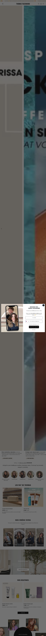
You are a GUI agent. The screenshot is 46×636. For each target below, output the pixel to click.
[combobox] (27, 321)
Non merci (34, 329)
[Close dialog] (43, 305)
